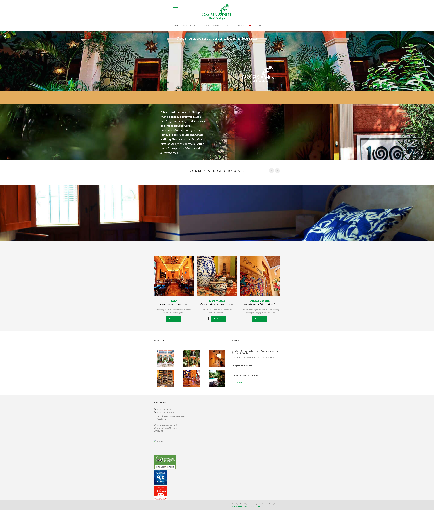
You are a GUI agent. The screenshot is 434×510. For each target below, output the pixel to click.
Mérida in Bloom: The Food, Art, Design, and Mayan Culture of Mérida (255, 352)
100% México (217, 300)
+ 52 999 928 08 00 (165, 409)
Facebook (161, 419)
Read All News (237, 382)
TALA (174, 300)
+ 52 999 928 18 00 (165, 412)
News (206, 25)
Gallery (230, 25)
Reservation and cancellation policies (246, 506)
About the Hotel (191, 25)
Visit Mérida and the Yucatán (245, 375)
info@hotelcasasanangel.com (171, 416)
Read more (173, 319)
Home (175, 25)
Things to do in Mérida (242, 365)
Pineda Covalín (260, 300)
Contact (217, 25)
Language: (243, 25)
